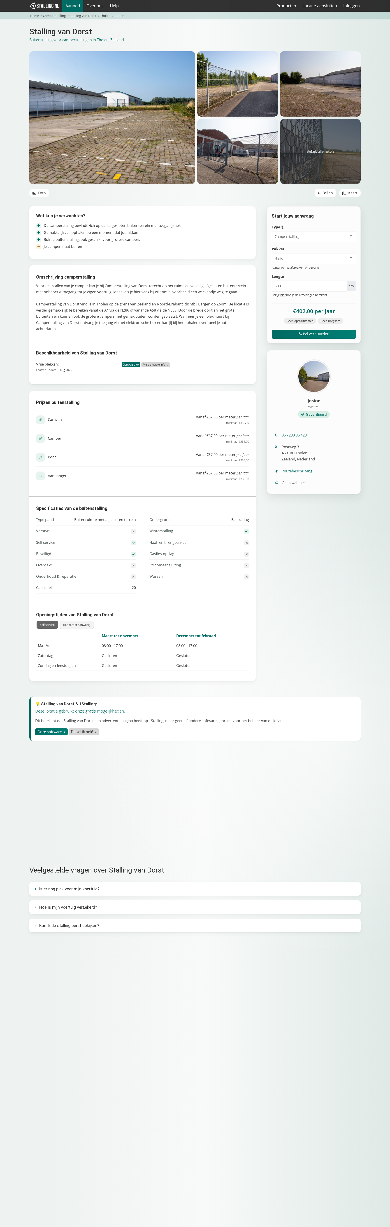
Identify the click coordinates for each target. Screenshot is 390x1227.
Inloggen (351, 5)
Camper (54, 438)
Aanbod (72, 5)
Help (114, 5)
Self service (47, 625)
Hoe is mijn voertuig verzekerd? (68, 907)
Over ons (95, 5)
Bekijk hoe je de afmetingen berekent (299, 295)
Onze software (49, 731)
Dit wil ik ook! (82, 731)
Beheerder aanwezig (76, 625)
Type (287, 227)
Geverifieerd (316, 414)
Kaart (352, 192)
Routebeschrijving (297, 471)
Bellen (327, 192)
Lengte (278, 276)
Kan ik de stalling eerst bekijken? (69, 925)
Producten (286, 5)
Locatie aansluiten (319, 5)
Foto (41, 192)
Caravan (55, 419)
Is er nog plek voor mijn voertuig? (69, 889)
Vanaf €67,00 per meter (222, 420)
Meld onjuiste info (154, 364)
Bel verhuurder (315, 333)
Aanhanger (57, 475)
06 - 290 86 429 (294, 435)
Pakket (278, 248)
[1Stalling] (44, 6)
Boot (52, 457)
